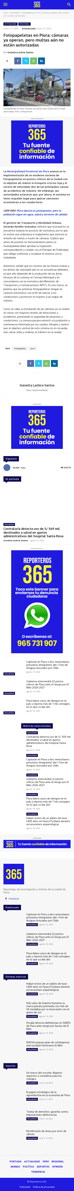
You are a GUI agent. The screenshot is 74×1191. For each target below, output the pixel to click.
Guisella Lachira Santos (20, 52)
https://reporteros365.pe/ (37, 390)
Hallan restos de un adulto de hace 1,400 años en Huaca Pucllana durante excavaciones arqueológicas (48, 821)
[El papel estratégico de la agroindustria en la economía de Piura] (13, 1099)
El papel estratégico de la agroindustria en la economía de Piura (48, 1093)
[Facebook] (17, 60)
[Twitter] (25, 60)
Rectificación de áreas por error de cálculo (46, 1132)
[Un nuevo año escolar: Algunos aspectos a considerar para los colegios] (13, 1079)
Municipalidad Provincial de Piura (28, 171)
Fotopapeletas (20, 348)
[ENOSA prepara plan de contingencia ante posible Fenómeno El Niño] (13, 1049)
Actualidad (14, 12)
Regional (24, 24)
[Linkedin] (41, 60)
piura (32, 348)
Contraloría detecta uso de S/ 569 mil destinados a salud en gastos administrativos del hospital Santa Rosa (33, 532)
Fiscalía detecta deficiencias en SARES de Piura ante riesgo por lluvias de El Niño (48, 1026)
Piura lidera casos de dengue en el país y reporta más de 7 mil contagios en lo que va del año (48, 703)
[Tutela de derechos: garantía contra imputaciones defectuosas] (13, 1118)
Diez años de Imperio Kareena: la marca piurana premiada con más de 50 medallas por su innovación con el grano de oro (47, 1007)
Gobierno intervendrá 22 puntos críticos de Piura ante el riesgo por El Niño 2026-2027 (47, 684)
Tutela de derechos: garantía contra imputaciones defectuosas (47, 1113)
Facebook (14, 898)
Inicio (5, 12)
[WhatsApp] (33, 60)
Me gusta (66, 467)
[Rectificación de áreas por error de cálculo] (13, 1138)
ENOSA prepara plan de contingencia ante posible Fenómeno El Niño (47, 1044)
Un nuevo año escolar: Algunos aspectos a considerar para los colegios (44, 1075)
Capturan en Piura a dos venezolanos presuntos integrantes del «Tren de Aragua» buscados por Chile (47, 665)
